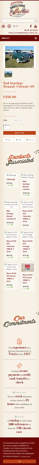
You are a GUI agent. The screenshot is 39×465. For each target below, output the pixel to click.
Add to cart (19, 133)
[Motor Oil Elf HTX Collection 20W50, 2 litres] (27, 204)
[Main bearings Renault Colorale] (27, 176)
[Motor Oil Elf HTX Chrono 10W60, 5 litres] (27, 267)
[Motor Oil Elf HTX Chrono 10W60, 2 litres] (11, 266)
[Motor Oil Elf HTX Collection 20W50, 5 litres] (11, 234)
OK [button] (20, 461)
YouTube (35, 26)
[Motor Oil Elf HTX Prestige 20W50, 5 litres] (27, 234)
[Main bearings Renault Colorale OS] (11, 204)
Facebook (31, 26)
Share (9, 140)
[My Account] (9, 26)
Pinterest (30, 140)
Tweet (20, 140)
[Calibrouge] (11, 175)
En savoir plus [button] (25, 456)
